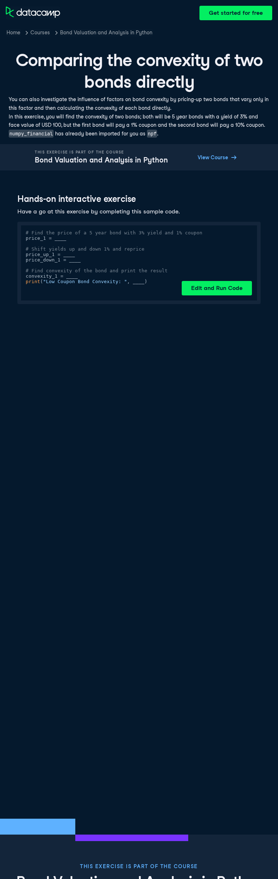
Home (13, 32)
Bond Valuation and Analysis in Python (106, 32)
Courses (40, 32)
